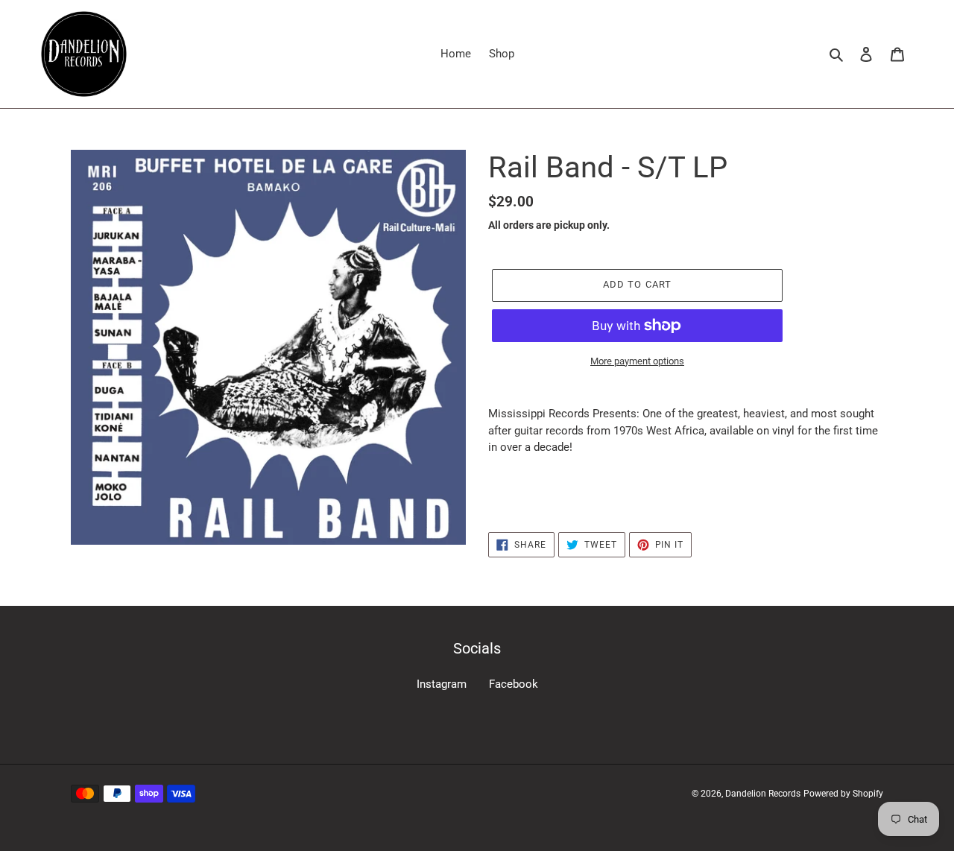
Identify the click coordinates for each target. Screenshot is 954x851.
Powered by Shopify (843, 793)
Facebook (513, 684)
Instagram (442, 684)
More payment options (637, 361)
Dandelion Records (762, 793)
